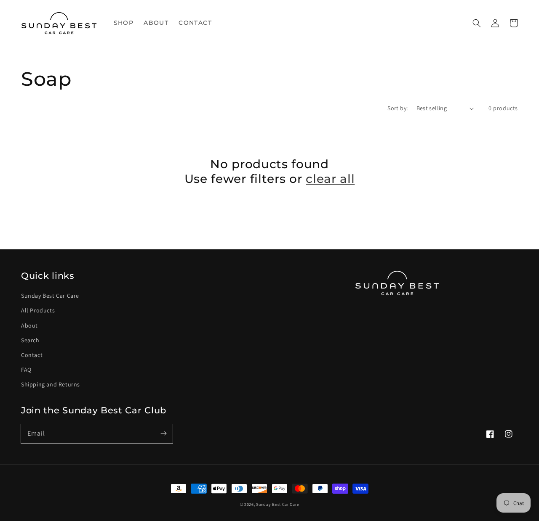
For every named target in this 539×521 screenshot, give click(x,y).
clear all (330, 179)
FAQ (26, 369)
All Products (38, 310)
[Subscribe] (163, 433)
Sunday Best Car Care (50, 295)
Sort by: (397, 108)
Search (30, 340)
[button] (476, 23)
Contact (32, 355)
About (29, 325)
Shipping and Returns (50, 384)
